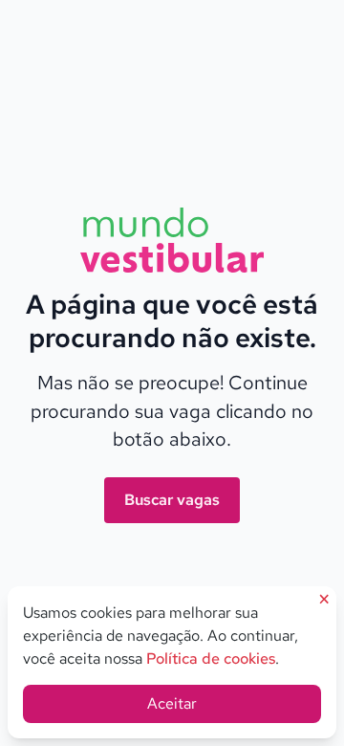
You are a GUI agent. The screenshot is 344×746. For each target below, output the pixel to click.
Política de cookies (210, 658)
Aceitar (172, 703)
